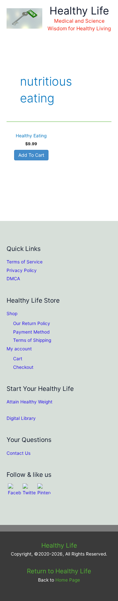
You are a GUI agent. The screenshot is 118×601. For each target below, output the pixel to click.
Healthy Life (79, 10)
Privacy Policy (22, 270)
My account (19, 348)
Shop (12, 313)
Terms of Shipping (32, 340)
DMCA (13, 278)
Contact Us (18, 453)
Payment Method (31, 332)
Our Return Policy (31, 323)
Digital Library (21, 418)
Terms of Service (25, 261)
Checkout (23, 367)
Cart (17, 358)
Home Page (67, 580)
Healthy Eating (31, 135)
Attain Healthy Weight (29, 401)
